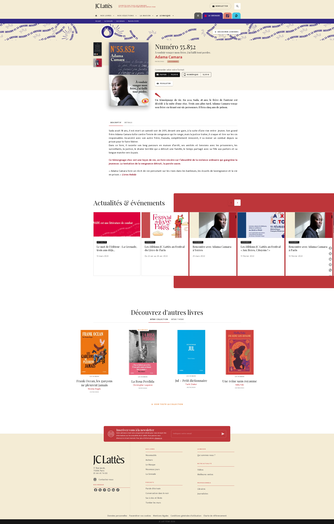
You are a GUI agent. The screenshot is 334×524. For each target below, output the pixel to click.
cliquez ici (158, 438)
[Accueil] (104, 6)
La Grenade (108, 21)
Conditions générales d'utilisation (186, 516)
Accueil (98, 21)
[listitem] (95, 490)
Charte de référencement (215, 516)
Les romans (120, 21)
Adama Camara (168, 57)
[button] (220, 6)
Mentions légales (160, 516)
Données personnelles (117, 516)
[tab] (96, 16)
